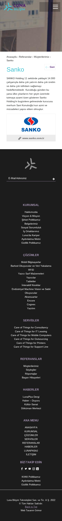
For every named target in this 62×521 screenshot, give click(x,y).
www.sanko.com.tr (33, 138)
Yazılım (31, 308)
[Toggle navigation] (55, 7)
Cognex (31, 304)
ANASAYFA (31, 427)
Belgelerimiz (31, 223)
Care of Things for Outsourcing (31, 339)
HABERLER (31, 446)
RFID (31, 269)
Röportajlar (31, 373)
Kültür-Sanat (31, 404)
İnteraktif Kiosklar (31, 285)
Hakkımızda (31, 212)
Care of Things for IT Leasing (31, 331)
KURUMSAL (31, 431)
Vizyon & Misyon (31, 216)
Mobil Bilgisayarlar (31, 262)
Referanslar (25, 56)
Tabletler (31, 281)
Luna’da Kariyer (31, 235)
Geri (52, 67)
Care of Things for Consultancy (31, 327)
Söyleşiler (31, 369)
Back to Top (31, 507)
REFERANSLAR (31, 443)
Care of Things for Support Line (31, 346)
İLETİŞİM (31, 454)
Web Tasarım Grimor (31, 510)
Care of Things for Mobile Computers (31, 335)
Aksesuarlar (31, 296)
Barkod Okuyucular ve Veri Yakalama (31, 265)
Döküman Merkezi (31, 408)
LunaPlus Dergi (31, 396)
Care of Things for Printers (31, 343)
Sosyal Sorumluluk (31, 227)
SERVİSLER (31, 439)
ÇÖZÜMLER (31, 435)
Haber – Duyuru (31, 400)
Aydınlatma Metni (31, 239)
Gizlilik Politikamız (31, 242)
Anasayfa (12, 56)
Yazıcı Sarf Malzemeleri (31, 273)
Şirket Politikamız (31, 219)
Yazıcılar (31, 277)
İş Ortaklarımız (31, 231)
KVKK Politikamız (31, 476)
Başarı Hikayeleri (31, 377)
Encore (31, 300)
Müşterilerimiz (41, 56)
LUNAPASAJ (31, 450)
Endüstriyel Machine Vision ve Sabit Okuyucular (31, 291)
